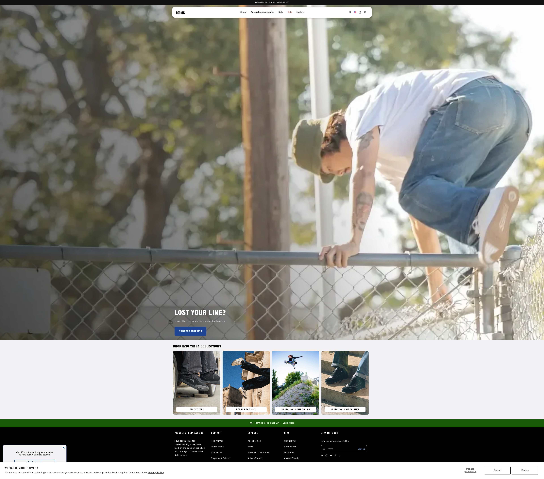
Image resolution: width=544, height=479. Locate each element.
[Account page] (360, 12)
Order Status (218, 447)
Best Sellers (197, 410)
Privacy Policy (156, 473)
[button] (243, 12)
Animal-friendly (255, 459)
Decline (525, 470)
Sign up (361, 449)
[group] (272, 172)
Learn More (288, 423)
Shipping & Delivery (220, 459)
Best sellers (290, 447)
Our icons (289, 453)
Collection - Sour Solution (345, 410)
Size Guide (216, 453)
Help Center (217, 441)
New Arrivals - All (246, 410)
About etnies (254, 441)
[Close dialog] (63, 447)
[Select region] (355, 12)
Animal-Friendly (291, 459)
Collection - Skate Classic (295, 410)
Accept (497, 470)
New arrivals (290, 441)
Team (250, 447)
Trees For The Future (258, 453)
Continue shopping (190, 331)
